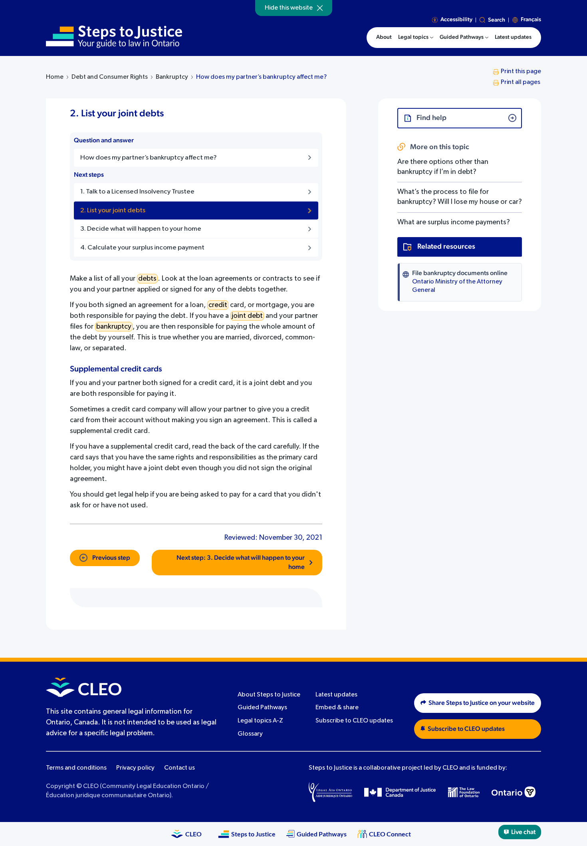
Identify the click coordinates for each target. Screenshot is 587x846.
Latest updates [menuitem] (513, 37)
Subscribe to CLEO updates (354, 721)
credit (217, 305)
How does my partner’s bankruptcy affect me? (261, 77)
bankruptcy (113, 326)
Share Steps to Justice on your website (481, 703)
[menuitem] (415, 38)
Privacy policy (135, 768)
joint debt (247, 315)
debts (147, 278)
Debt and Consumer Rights (109, 77)
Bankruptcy (172, 77)
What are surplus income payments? (453, 222)
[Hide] (320, 8)
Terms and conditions (76, 768)
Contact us (179, 768)
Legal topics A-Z (260, 721)
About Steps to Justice (269, 695)
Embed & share (337, 707)
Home (54, 77)
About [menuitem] (384, 37)
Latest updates (336, 695)
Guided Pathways (262, 707)
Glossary (250, 734)
